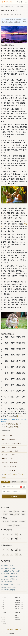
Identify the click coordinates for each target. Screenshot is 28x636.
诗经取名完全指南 (19, 604)
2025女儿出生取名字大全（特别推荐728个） (12, 443)
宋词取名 (4, 477)
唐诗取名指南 (6, 521)
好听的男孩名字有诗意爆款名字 (9, 455)
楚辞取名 (24, 511)
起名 (18, 2)
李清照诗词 (3, 623)
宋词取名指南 (14, 521)
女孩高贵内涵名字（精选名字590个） (10, 462)
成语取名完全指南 (19, 608)
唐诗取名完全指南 (19, 600)
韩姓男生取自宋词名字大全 (13, 427)
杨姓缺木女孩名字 (6, 419)
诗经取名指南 (22, 521)
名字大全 (17, 615)
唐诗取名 (22, 474)
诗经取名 (17, 511)
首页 (2, 6)
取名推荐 (7, 6)
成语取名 (5, 514)
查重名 (23, 514)
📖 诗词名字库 (5, 474)
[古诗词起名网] (6, 2)
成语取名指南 (18, 525)
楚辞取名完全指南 (19, 606)
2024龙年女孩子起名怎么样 (8, 470)
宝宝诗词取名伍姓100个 (7, 458)
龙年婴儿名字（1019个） (8, 435)
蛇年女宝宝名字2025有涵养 (8, 439)
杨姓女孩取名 (16, 419)
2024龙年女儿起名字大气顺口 (9, 447)
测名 (22, 2)
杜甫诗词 (3, 619)
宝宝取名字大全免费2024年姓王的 (10, 451)
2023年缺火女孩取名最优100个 (9, 466)
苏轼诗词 (3, 621)
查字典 (11, 514)
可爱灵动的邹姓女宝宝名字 (13, 424)
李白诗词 (3, 617)
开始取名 (14, 496)
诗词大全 (3, 615)
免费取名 (17, 514)
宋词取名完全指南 (19, 602)
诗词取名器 (17, 619)
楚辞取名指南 (10, 525)
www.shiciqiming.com (20, 633)
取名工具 (20, 416)
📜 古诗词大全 (14, 474)
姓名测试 (17, 617)
